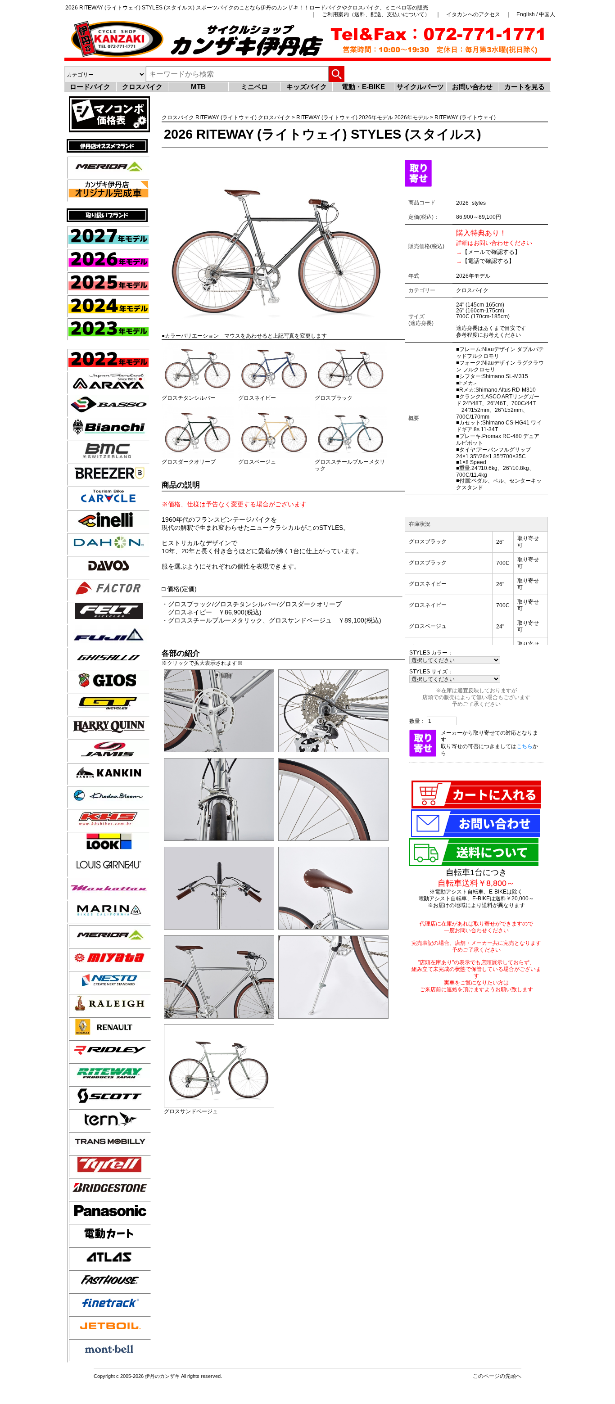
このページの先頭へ (497, 1376)
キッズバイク (306, 86)
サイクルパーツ (420, 86)
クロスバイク (142, 86)
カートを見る (524, 86)
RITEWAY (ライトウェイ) (226, 117)
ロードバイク (90, 86)
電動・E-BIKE (363, 86)
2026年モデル (376, 117)
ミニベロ (254, 86)
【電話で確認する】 (488, 260)
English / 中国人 (535, 14)
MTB (198, 86)
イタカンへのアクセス (473, 14)
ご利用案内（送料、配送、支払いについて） (376, 14)
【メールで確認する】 (491, 251)
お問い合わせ (472, 86)
